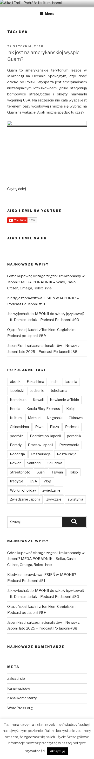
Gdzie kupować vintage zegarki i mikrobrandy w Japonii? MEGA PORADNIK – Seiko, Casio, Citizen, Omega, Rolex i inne (46, 282)
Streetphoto (20, 472)
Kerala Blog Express (43, 409)
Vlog (47, 481)
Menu (49, 14)
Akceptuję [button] (57, 751)
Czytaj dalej (16, 189)
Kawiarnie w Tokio (64, 400)
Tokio (73, 472)
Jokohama (59, 390)
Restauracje (67, 454)
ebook (15, 382)
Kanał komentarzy (22, 698)
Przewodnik (69, 445)
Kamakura (18, 400)
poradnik (74, 436)
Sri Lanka (54, 463)
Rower (15, 463)
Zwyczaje (53, 499)
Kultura (16, 418)
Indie (54, 382)
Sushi (41, 472)
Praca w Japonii (40, 445)
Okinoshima (19, 427)
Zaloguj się (16, 678)
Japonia (71, 382)
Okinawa (76, 418)
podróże (17, 436)
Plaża (54, 427)
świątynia (75, 499)
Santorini (34, 463)
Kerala (15, 409)
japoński (17, 390)
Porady (16, 445)
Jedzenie (37, 390)
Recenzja (17, 454)
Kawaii (38, 400)
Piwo (39, 427)
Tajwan (57, 472)
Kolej (70, 409)
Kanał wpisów (18, 688)
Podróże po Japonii (45, 436)
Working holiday (23, 490)
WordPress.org (20, 708)
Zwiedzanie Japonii (25, 499)
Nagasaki (54, 418)
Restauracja (41, 454)
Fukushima (35, 382)
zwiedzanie (51, 490)
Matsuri (34, 418)
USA (33, 481)
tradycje (16, 481)
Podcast (72, 427)
